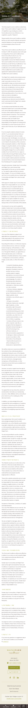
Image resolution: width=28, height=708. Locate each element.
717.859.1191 (14, 672)
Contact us (14, 667)
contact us (5, 641)
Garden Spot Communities (14, 698)
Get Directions (15, 663)
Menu (23, 706)
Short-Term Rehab (14, 688)
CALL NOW (6, 706)
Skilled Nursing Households (14, 686)
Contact (13, 706)
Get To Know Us (14, 691)
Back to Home (8, 18)
